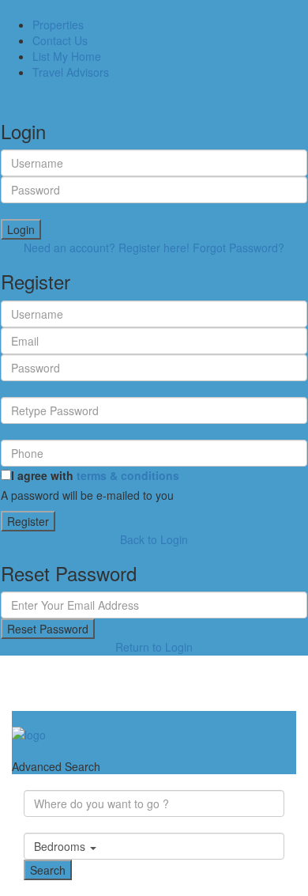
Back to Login (154, 539)
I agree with (95, 475)
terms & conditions (128, 475)
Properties (58, 24)
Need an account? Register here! (107, 247)
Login (21, 229)
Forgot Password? (238, 247)
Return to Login (154, 647)
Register (28, 521)
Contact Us (60, 40)
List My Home (66, 56)
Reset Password (47, 629)
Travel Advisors (70, 72)
